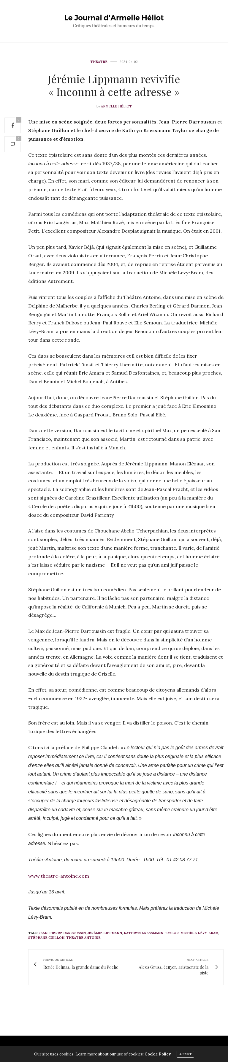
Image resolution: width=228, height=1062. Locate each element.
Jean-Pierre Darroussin (62, 933)
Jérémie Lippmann (105, 933)
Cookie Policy (158, 1054)
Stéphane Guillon (46, 938)
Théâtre (98, 62)
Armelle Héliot (116, 106)
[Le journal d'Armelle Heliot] (114, 21)
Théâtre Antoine (83, 938)
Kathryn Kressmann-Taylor (151, 933)
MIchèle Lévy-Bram (199, 933)
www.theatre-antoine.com (58, 876)
